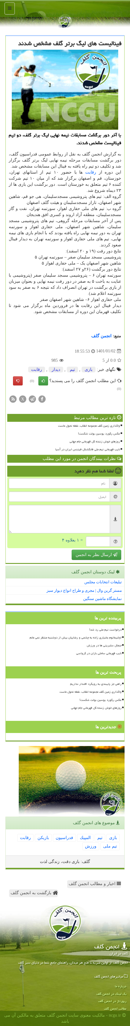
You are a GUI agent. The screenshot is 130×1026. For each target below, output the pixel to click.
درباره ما (120, 986)
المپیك (85, 837)
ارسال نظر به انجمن (94, 554)
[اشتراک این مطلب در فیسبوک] (42, 398)
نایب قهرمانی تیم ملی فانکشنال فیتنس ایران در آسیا (87, 449)
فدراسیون (64, 837)
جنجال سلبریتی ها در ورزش (104, 645)
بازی (89, 369)
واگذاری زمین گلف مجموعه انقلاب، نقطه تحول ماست (89, 426)
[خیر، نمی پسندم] (18, 380)
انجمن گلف (101, 336)
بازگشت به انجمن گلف (32, 893)
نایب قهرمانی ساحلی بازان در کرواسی (99, 653)
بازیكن (43, 837)
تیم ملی (110, 846)
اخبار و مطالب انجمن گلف (93, 883)
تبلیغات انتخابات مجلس (103, 582)
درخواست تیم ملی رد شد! (105, 630)
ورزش (90, 846)
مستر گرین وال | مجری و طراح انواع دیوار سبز (84, 590)
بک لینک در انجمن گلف (111, 994)
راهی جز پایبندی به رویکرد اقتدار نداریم (96, 684)
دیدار (56, 369)
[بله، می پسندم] (43, 380)
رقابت (90, 172)
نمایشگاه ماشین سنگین (102, 598)
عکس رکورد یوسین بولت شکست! (99, 434)
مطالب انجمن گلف (115, 1008)
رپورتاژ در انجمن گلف (112, 1001)
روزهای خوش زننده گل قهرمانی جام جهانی (95, 441)
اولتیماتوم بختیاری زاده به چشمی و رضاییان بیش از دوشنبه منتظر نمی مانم (76, 638)
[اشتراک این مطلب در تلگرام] (32, 398)
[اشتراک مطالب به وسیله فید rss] (13, 398)
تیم (72, 369)
